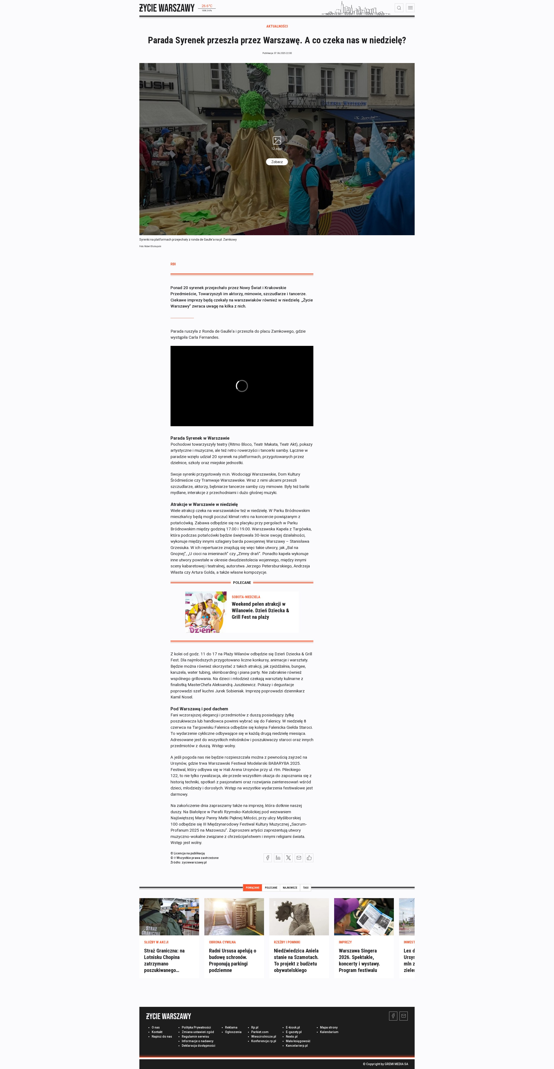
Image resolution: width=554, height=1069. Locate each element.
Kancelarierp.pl (297, 1045)
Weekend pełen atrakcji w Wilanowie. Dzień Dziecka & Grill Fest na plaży (260, 610)
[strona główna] (167, 7)
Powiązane (252, 887)
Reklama (231, 1027)
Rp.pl (254, 1027)
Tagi (305, 887)
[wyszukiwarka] (399, 7)
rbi (173, 264)
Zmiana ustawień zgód (198, 1032)
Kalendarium (329, 1032)
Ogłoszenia (233, 1032)
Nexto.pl (292, 1036)
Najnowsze (290, 887)
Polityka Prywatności (196, 1027)
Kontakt (157, 1032)
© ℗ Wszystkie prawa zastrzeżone (195, 858)
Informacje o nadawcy (197, 1041)
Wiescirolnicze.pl (263, 1036)
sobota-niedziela (246, 597)
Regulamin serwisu (195, 1036)
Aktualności (277, 26)
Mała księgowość (298, 1041)
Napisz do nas (162, 1036)
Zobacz (277, 162)
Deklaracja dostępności (198, 1045)
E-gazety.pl (294, 1032)
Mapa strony (329, 1027)
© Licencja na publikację (188, 853)
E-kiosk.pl (293, 1027)
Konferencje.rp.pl (263, 1041)
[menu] (410, 7)
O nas (156, 1027)
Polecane (271, 887)
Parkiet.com (260, 1032)
